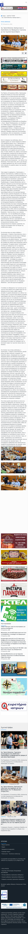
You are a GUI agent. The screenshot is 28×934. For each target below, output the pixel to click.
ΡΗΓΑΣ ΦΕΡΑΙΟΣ (5, 21)
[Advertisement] (14, 508)
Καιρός (3, 847)
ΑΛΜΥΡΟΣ (3, 816)
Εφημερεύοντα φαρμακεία (8, 849)
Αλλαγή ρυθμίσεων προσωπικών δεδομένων (12, 874)
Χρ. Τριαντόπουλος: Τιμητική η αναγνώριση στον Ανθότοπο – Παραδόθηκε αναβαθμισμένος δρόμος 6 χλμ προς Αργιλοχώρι (14, 754)
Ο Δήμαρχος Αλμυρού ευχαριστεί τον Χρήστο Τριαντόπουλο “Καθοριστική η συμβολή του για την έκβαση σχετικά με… (13, 822)
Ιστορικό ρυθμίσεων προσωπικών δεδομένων (13, 877)
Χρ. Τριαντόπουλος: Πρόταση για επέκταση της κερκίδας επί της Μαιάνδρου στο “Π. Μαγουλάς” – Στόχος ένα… (11, 789)
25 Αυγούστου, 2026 (14, 784)
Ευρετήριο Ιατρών (6, 851)
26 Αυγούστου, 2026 (14, 749)
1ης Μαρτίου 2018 (19, 860)
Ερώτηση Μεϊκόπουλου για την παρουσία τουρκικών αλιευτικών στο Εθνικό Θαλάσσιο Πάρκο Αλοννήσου (13, 655)
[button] (1, 5)
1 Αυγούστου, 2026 (11, 816)
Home (3, 15)
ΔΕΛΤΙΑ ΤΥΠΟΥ (11, 15)
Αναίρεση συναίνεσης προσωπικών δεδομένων (13, 879)
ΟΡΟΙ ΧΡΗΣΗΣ (5, 868)
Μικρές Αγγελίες (6, 844)
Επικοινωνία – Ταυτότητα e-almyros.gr (11, 853)
